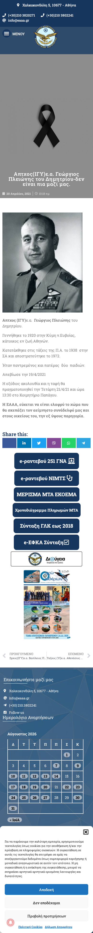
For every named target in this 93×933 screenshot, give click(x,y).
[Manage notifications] (10, 922)
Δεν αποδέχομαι (46, 902)
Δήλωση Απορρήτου (58, 927)
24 (13, 797)
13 (45, 776)
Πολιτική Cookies (30, 927)
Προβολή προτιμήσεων (46, 916)
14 (56, 776)
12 (34, 776)
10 (13, 776)
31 (13, 808)
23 (78, 787)
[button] (85, 832)
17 (13, 787)
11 (24, 776)
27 (45, 797)
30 (78, 797)
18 (24, 787)
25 (24, 797)
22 (67, 787)
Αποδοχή (46, 889)
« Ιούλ (15, 819)
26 (34, 797)
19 (34, 787)
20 (45, 787)
